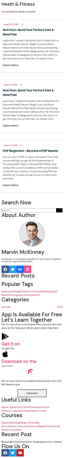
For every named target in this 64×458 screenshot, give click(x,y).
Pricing (56, 426)
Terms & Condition (11, 429)
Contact (48, 426)
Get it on (10, 344)
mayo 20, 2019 (11, 24)
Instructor (44, 407)
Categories (28, 410)
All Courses (40, 410)
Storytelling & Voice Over (15, 426)
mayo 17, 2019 (10, 84)
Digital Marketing (10, 422)
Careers (34, 407)
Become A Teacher (11, 410)
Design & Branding (29, 422)
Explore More (11, 65)
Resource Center (21, 407)
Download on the (18, 361)
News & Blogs (36, 426)
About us (6, 407)
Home (4, 11)
